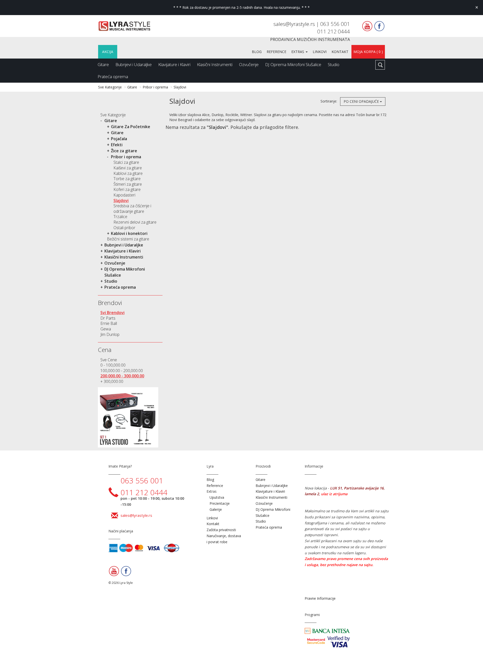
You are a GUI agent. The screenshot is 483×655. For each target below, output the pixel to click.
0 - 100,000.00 (113, 365)
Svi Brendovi (112, 312)
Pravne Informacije (320, 598)
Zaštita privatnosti (221, 529)
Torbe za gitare (127, 178)
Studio (333, 64)
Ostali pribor (124, 227)
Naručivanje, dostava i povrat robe (224, 538)
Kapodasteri (124, 195)
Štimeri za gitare (127, 184)
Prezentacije (220, 503)
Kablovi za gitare (128, 173)
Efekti (117, 144)
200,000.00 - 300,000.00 (122, 376)
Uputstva (217, 497)
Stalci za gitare (126, 162)
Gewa (105, 329)
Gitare (103, 64)
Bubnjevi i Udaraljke (133, 64)
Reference (276, 51)
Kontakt (340, 51)
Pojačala (119, 138)
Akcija (107, 51)
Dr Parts (107, 318)
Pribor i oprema (155, 87)
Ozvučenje (249, 64)
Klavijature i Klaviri (174, 64)
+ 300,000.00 (111, 381)
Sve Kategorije (110, 87)
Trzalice (120, 216)
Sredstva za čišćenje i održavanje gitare (132, 208)
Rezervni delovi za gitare (134, 222)
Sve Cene (108, 360)
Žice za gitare (124, 151)
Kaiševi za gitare (127, 168)
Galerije (216, 509)
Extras (298, 51)
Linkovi (320, 51)
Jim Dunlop (109, 334)
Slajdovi (180, 87)
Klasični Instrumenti (214, 64)
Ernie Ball (108, 323)
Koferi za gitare (127, 189)
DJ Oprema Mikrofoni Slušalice (293, 64)
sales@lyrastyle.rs (294, 23)
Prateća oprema (113, 76)
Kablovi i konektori (129, 233)
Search (380, 65)
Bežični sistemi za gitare (128, 239)
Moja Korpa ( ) (368, 51)
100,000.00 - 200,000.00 (121, 370)
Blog (257, 51)
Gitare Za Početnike (130, 126)
